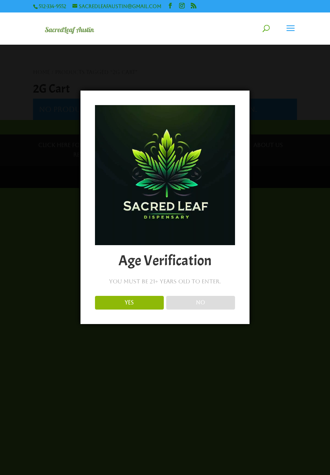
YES (129, 302)
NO (200, 302)
